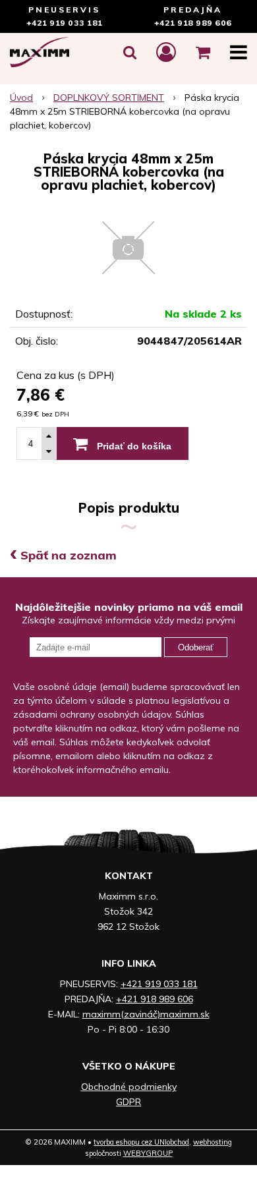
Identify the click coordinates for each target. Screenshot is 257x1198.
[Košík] (203, 52)
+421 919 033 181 (64, 23)
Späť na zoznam (63, 555)
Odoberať (196, 647)
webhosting (212, 1142)
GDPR (128, 1102)
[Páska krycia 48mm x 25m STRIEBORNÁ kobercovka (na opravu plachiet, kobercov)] (128, 247)
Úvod (21, 97)
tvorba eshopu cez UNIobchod (141, 1142)
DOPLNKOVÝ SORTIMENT (108, 97)
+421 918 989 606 (193, 23)
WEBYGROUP (148, 1153)
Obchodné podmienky (129, 1087)
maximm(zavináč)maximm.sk (146, 1014)
